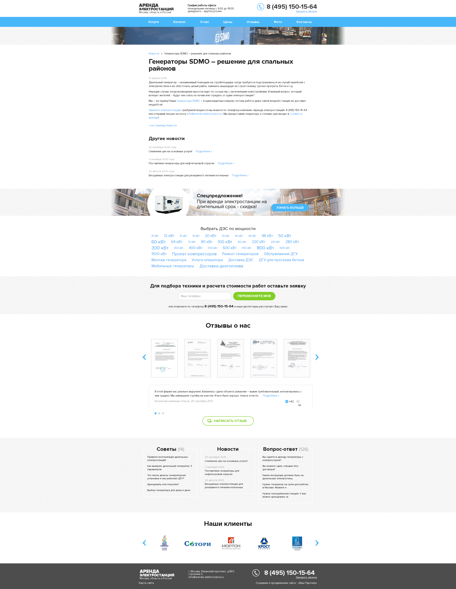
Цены (227, 22)
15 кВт (183, 235)
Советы (166, 449)
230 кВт (275, 242)
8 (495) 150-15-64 (292, 7)
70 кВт (192, 242)
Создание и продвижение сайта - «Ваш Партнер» (286, 583)
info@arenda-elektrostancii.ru (204, 113)
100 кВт (225, 241)
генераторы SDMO (188, 100)
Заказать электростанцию (165, 110)
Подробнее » (204, 151)
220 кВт (258, 242)
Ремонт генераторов (240, 254)
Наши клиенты (228, 523)
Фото (278, 22)
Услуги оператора (207, 260)
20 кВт (210, 236)
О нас (204, 22)
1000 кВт (284, 248)
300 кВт (160, 248)
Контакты (304, 22)
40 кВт (239, 235)
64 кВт (176, 242)
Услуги (153, 22)
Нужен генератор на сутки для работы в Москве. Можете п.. (285, 486)
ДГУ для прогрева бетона (281, 260)
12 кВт (169, 236)
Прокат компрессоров (194, 254)
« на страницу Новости (163, 125)
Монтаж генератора (168, 260)
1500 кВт (159, 254)
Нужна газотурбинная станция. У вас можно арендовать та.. (284, 495)
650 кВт (247, 248)
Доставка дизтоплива (221, 266)
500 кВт (212, 248)
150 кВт (242, 242)
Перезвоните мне (254, 296)
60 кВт (158, 242)
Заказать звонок (306, 11)
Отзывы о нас (228, 325)
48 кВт (267, 236)
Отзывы (253, 22)
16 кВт (196, 235)
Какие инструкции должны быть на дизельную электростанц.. (283, 477)
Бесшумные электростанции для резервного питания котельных (189, 175)
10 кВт (155, 235)
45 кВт (252, 235)
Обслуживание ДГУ (281, 254)
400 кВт (196, 248)
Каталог (179, 22)
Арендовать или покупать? (163, 484)
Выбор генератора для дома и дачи (168, 490)
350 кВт (178, 248)
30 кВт (226, 235)
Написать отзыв (230, 421)
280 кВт (292, 242)
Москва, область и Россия (155, 12)
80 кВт (207, 242)
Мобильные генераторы (172, 266)
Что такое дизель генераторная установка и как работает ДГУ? (166, 477)
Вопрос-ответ (280, 449)
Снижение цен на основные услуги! (170, 151)
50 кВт (284, 235)
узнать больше (290, 208)
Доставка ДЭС (240, 260)
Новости (154, 53)
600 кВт (230, 248)
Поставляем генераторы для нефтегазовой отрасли (181, 163)
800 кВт (265, 248)
